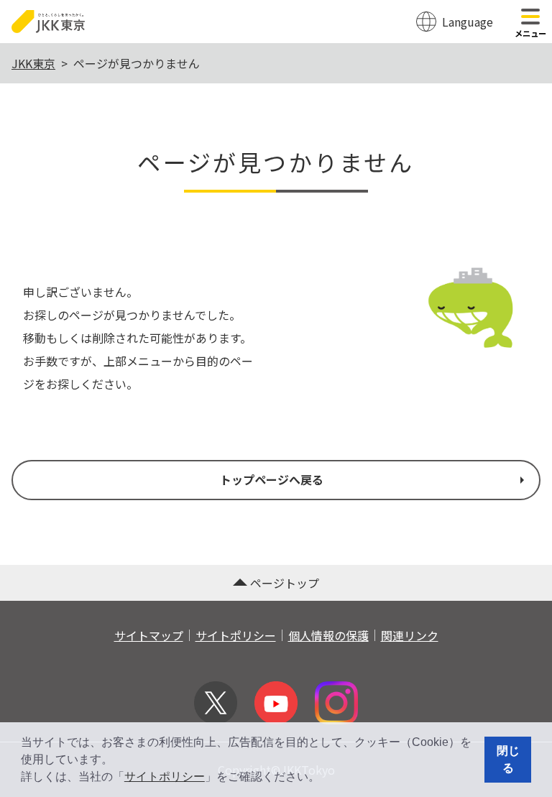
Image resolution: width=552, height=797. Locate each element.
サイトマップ (148, 635)
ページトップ (284, 582)
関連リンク (409, 635)
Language (467, 21)
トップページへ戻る (271, 479)
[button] (325, 778)
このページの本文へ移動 (276, 1)
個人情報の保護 (328, 635)
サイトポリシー (164, 776)
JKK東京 (33, 63)
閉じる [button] (508, 759)
